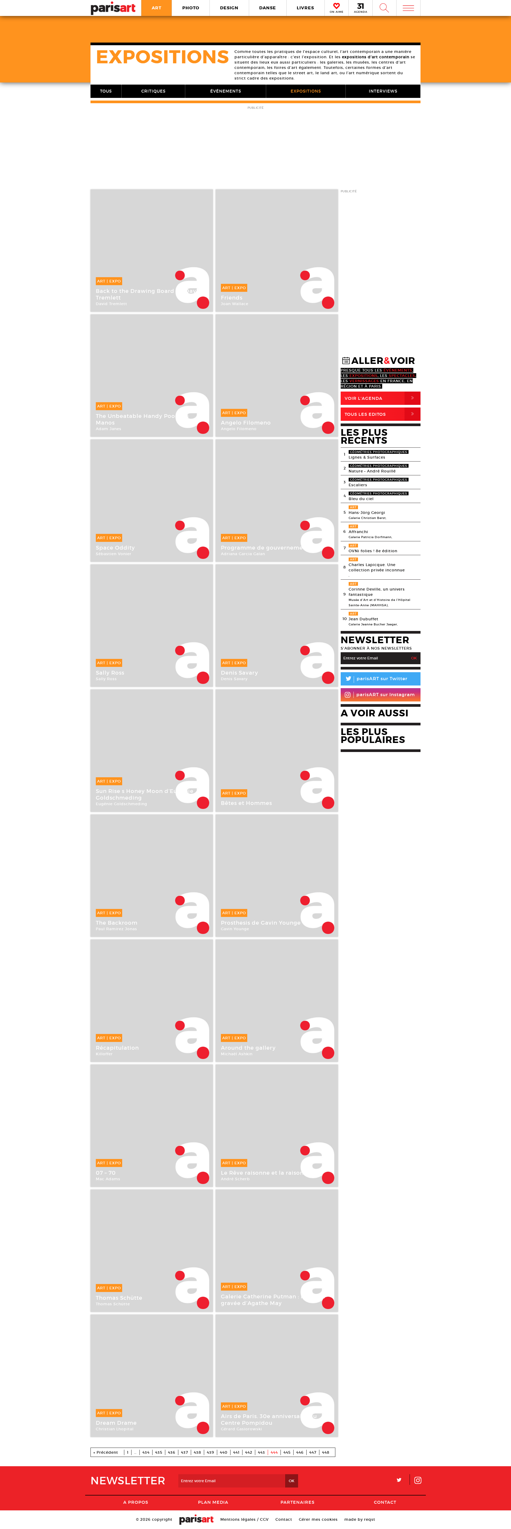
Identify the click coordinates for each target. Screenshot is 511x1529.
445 (287, 1452)
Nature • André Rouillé (372, 471)
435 (158, 1452)
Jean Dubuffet (363, 619)
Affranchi (358, 531)
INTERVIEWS (383, 91)
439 (210, 1452)
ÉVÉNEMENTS (225, 91)
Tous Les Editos (380, 414)
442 (248, 1452)
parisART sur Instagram (385, 694)
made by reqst (359, 1519)
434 (146, 1452)
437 (184, 1452)
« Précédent (105, 1452)
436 (171, 1452)
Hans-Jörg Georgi (367, 512)
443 (261, 1452)
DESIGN (229, 8)
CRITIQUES (153, 91)
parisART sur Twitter (376, 679)
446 (300, 1452)
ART (157, 8)
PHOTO (190, 8)
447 (312, 1452)
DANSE (267, 8)
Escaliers (358, 485)
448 (325, 1452)
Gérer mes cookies (318, 1519)
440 (224, 1452)
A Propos (135, 1502)
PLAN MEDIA (213, 1502)
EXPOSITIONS (306, 91)
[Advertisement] (255, 148)
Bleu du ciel (361, 498)
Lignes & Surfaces (367, 457)
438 (197, 1452)
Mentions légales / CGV (244, 1519)
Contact (385, 1502)
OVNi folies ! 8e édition (373, 551)
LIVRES (305, 8)
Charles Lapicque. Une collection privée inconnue (377, 567)
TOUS (106, 91)
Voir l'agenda (380, 398)
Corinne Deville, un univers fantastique (377, 592)
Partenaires (298, 1502)
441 (236, 1452)
